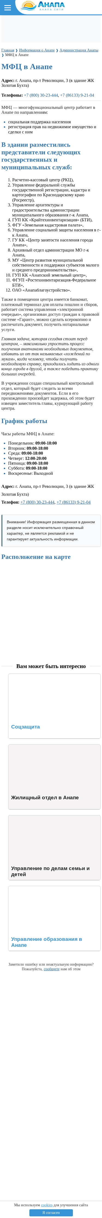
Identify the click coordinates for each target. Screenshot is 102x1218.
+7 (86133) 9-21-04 (77, 95)
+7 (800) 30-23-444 (41, 95)
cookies (46, 1205)
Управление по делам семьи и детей (41, 817)
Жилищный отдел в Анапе (33, 747)
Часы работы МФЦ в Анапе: (27, 433)
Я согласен (51, 1213)
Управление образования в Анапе (39, 888)
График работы (24, 420)
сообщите (52, 969)
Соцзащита (18, 676)
